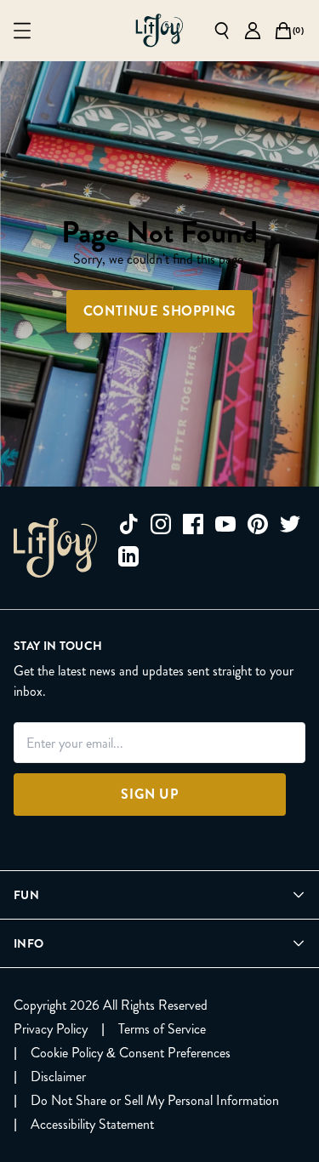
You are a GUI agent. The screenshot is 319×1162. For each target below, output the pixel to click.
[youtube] (225, 524)
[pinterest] (258, 524)
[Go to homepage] (159, 31)
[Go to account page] (252, 30)
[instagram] (161, 524)
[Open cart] (283, 30)
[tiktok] (128, 524)
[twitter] (290, 524)
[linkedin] (128, 556)
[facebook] (193, 524)
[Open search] (222, 30)
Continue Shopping (159, 311)
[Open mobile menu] (22, 30)
